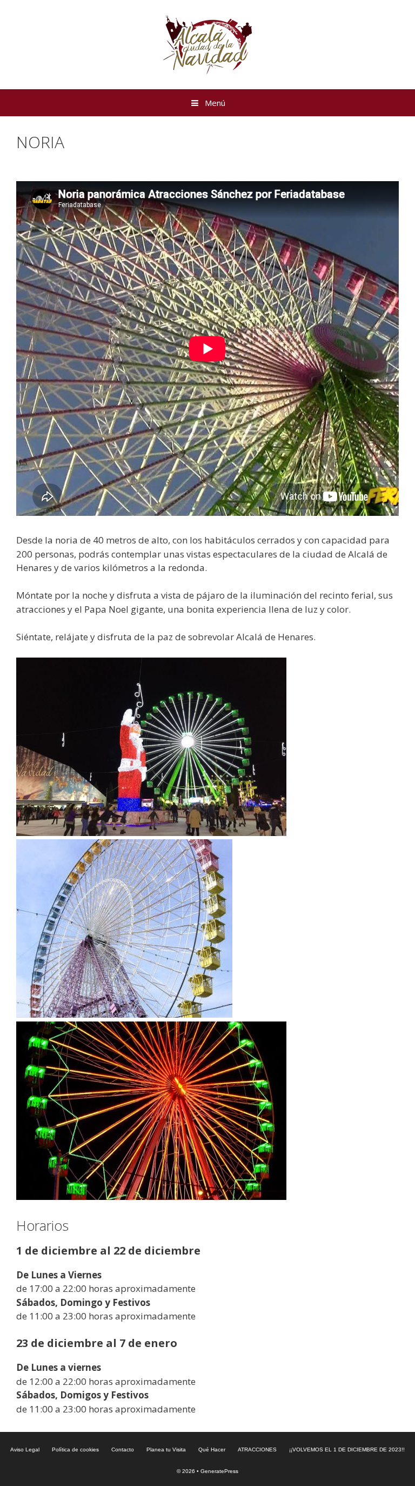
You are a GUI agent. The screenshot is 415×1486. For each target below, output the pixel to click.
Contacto (122, 1449)
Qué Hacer (211, 1449)
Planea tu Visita (166, 1449)
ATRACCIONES (257, 1449)
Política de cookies (75, 1449)
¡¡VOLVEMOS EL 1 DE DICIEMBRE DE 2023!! (347, 1449)
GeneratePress (219, 1471)
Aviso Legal (24, 1449)
